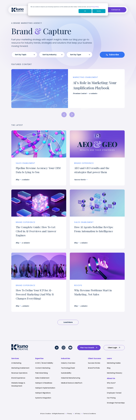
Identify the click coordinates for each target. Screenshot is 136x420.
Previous (64, 114)
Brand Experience (25, 222)
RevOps (78, 285)
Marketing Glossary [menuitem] (114, 373)
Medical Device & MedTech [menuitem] (71, 383)
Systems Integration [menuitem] (43, 398)
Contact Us (115, 10)
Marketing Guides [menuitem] (114, 363)
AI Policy (77, 414)
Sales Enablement (25, 163)
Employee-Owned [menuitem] (114, 393)
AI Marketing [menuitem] (16, 363)
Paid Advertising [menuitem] (41, 373)
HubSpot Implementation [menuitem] (45, 388)
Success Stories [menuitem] (94, 363)
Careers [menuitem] (110, 388)
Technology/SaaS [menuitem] (68, 368)
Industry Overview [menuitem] (68, 363)
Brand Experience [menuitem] (18, 378)
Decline (99, 11)
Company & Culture (84, 77)
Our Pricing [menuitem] (111, 398)
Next (72, 114)
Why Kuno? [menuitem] (111, 383)
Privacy (69, 414)
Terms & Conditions (89, 414)
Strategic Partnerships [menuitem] (116, 403)
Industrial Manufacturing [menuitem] (70, 378)
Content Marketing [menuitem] (42, 368)
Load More (68, 322)
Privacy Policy (95, 6)
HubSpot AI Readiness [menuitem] (43, 383)
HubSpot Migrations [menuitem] (43, 393)
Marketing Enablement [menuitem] (20, 368)
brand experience (84, 163)
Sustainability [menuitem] (66, 373)
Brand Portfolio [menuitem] (94, 368)
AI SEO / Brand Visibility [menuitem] (44, 363)
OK (85, 11)
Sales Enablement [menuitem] (42, 378)
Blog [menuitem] (108, 368)
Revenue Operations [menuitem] (19, 373)
